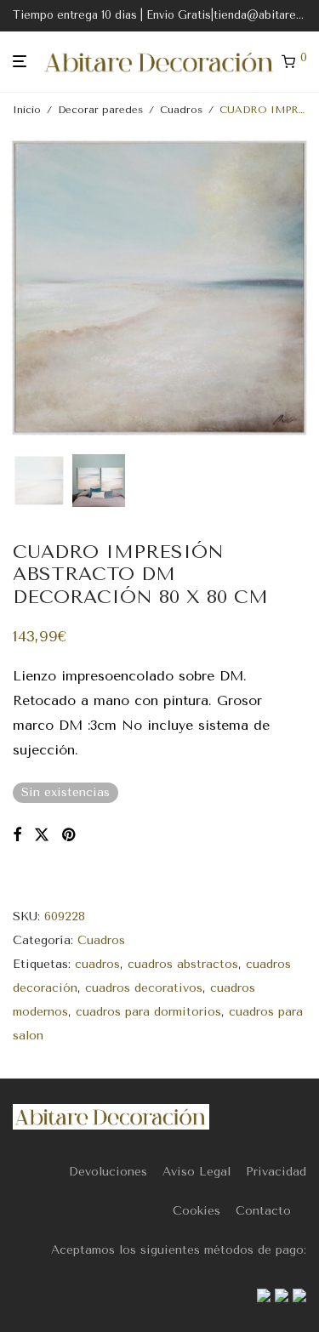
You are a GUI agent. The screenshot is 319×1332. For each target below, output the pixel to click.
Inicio (27, 110)
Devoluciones (108, 1171)
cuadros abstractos (183, 964)
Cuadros (181, 110)
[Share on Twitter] (41, 835)
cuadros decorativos (143, 988)
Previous (16, 288)
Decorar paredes (100, 110)
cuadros (97, 964)
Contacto (263, 1211)
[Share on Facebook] (17, 835)
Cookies (196, 1211)
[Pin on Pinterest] (69, 835)
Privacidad (276, 1171)
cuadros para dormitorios (148, 1012)
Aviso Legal (196, 1171)
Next (303, 288)
